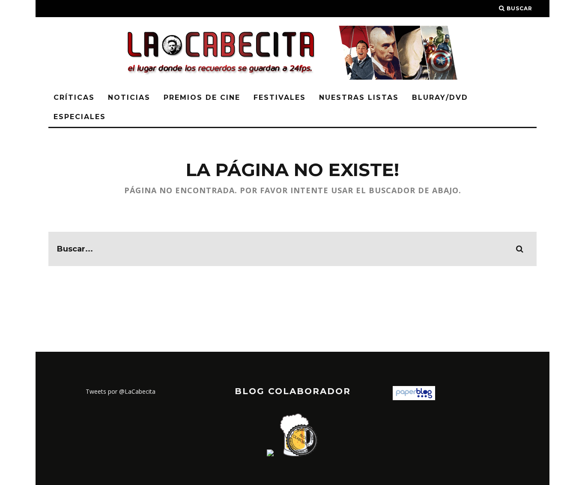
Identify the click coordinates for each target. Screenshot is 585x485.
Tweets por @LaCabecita (120, 391)
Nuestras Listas (359, 97)
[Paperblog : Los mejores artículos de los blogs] (414, 398)
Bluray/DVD (440, 97)
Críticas (74, 97)
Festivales (280, 97)
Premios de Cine (202, 97)
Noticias (129, 97)
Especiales (80, 117)
